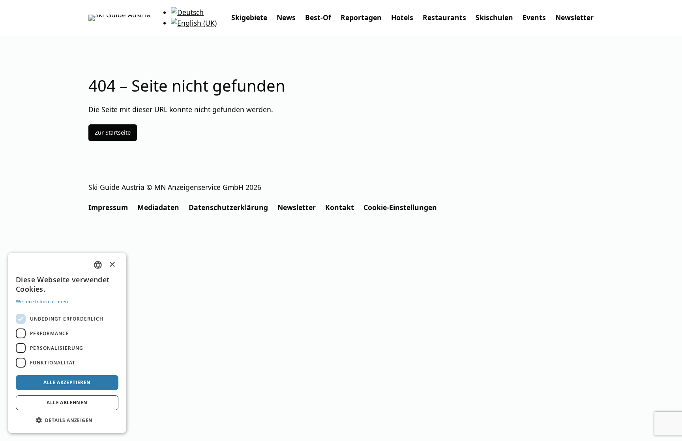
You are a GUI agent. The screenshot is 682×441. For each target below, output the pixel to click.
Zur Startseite (113, 132)
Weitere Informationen (42, 301)
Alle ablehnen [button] (67, 402)
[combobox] (98, 265)
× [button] (112, 264)
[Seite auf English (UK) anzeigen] (194, 23)
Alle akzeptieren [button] (66, 382)
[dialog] (67, 343)
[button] (67, 420)
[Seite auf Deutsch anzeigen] (187, 12)
